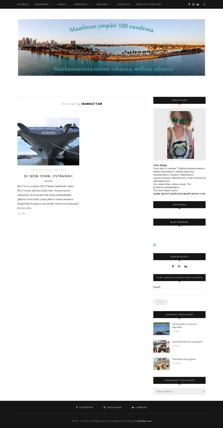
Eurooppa (42, 4)
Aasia (61, 4)
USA (64, 170)
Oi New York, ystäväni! (48, 176)
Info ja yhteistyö (148, 4)
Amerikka (81, 4)
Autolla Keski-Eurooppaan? (187, 341)
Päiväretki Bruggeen (184, 359)
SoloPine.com (144, 421)
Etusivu (23, 4)
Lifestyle (123, 4)
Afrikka (102, 4)
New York (52, 170)
